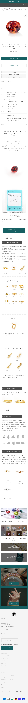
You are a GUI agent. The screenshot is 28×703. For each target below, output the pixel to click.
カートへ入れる (14, 58)
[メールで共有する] (12, 81)
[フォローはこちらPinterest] (13, 691)
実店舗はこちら (14, 65)
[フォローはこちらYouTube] (17, 691)
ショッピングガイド (5, 655)
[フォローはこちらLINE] (21, 691)
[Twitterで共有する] (8, 81)
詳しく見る (14, 583)
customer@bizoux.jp (9, 626)
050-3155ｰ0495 (7, 624)
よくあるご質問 (4, 658)
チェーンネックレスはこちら (14, 380)
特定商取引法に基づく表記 (7, 679)
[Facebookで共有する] (6, 81)
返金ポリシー (4, 684)
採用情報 (3, 687)
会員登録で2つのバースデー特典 (14, 1)
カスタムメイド (8, 8)
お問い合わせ (4, 663)
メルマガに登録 (7, 648)
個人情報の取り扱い (7, 644)
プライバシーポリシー (6, 682)
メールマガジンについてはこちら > (9, 636)
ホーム (2, 8)
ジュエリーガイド (5, 665)
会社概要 (3, 672)
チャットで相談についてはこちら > (9, 629)
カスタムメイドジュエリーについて (14, 230)
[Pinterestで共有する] (10, 81)
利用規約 (3, 677)
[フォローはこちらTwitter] (6, 691)
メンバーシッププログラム (7, 660)
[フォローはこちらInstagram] (9, 691)
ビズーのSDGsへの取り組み (7, 675)
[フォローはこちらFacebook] (2, 691)
